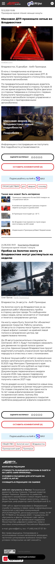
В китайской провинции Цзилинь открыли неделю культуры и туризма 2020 (29, 207)
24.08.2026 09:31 (8, 245)
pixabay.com (7, 62)
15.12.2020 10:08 (8, 10)
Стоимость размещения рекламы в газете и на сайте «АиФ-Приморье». (26, 471)
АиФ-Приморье (21, 297)
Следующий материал (26, 557)
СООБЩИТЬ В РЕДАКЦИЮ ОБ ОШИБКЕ (21, 482)
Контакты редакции (13, 467)
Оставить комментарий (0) (28, 167)
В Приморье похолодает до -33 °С (25, 214)
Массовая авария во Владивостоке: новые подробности (18, 124)
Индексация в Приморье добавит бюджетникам (31, 230)
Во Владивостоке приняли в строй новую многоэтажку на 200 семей (29, 223)
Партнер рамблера (24, 551)
